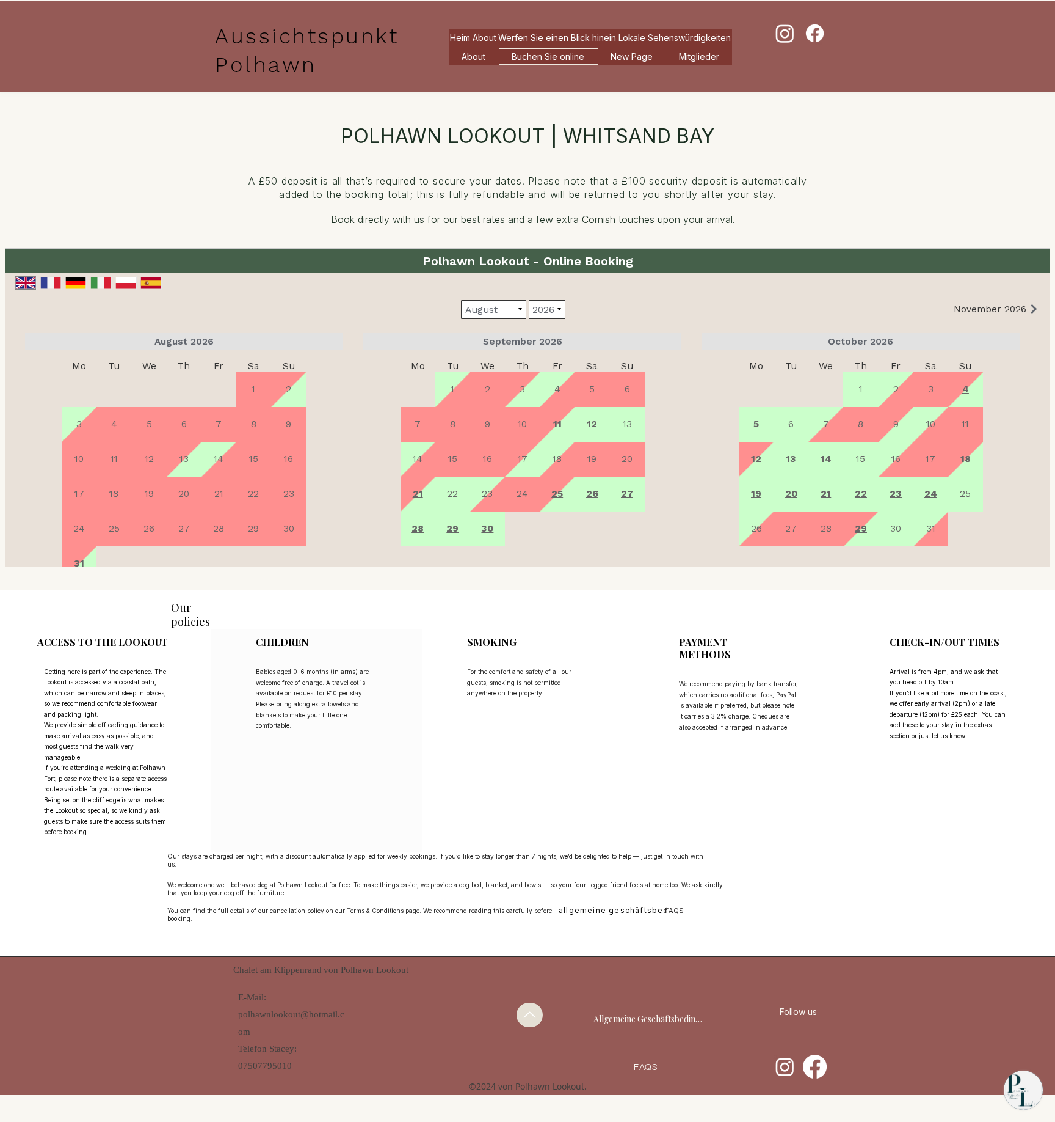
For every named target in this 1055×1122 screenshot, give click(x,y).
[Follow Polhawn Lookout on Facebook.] (815, 33)
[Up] (530, 1015)
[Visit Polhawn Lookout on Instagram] (785, 1067)
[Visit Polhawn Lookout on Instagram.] (785, 33)
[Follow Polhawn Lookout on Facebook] (815, 1067)
